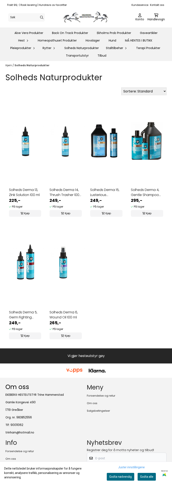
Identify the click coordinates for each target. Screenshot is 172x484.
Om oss (92, 403)
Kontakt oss (157, 5)
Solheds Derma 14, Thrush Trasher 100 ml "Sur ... (64, 192)
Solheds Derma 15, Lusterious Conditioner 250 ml (105, 192)
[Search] (41, 17)
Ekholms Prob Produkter (114, 33)
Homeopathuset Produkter (57, 40)
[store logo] (87, 17)
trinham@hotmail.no (19, 433)
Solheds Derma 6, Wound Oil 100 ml (64, 315)
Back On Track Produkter (70, 33)
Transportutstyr (77, 55)
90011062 (16, 425)
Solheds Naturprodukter (81, 48)
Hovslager (93, 40)
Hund (112, 40)
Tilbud (102, 55)
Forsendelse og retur (101, 395)
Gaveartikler (149, 33)
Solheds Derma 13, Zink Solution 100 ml (24, 192)
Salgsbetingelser (98, 411)
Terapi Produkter (148, 48)
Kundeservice (140, 5)
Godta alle (146, 476)
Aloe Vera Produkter (28, 33)
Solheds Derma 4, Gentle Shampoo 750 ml (145, 192)
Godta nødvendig (120, 476)
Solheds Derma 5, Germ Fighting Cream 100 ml (23, 315)
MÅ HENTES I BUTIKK (138, 40)
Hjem (9, 65)
